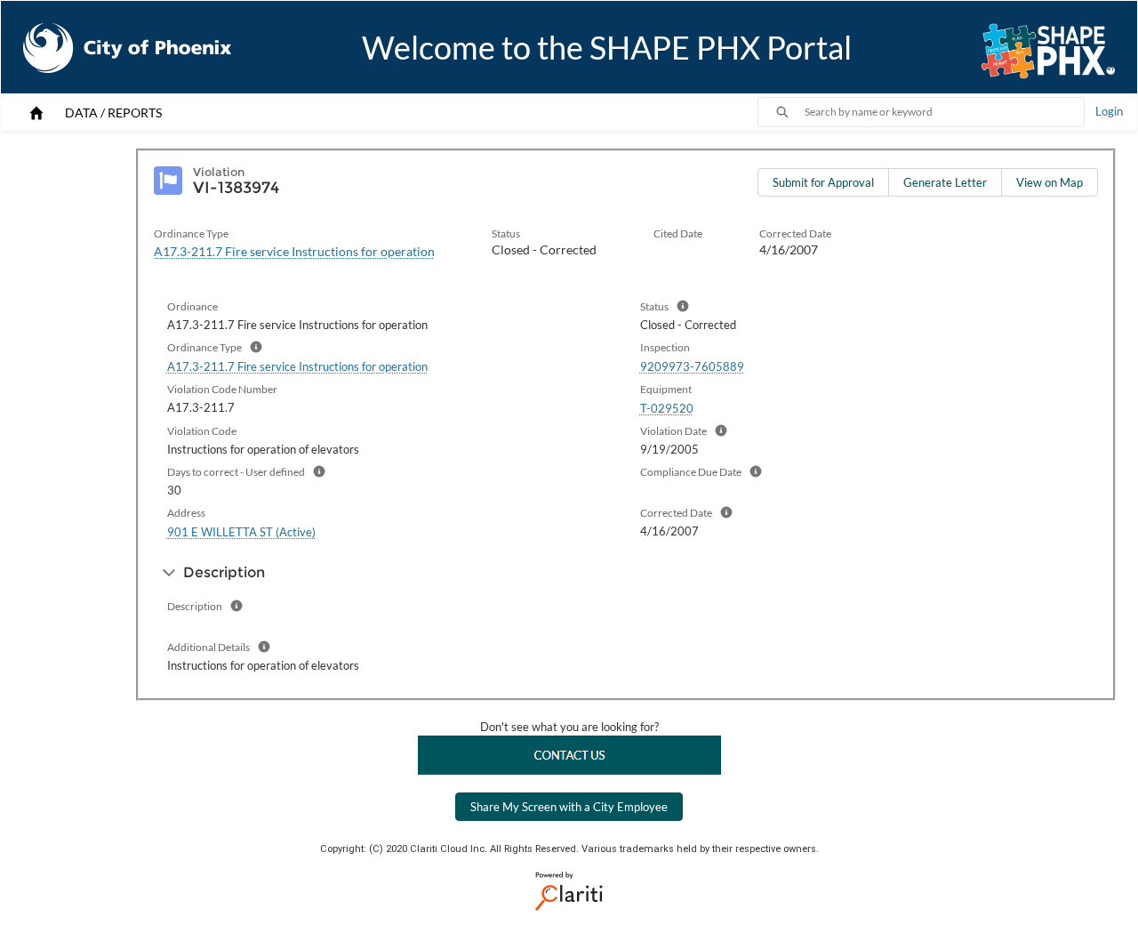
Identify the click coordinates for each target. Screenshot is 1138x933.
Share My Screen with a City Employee (569, 807)
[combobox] (944, 112)
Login (1109, 111)
